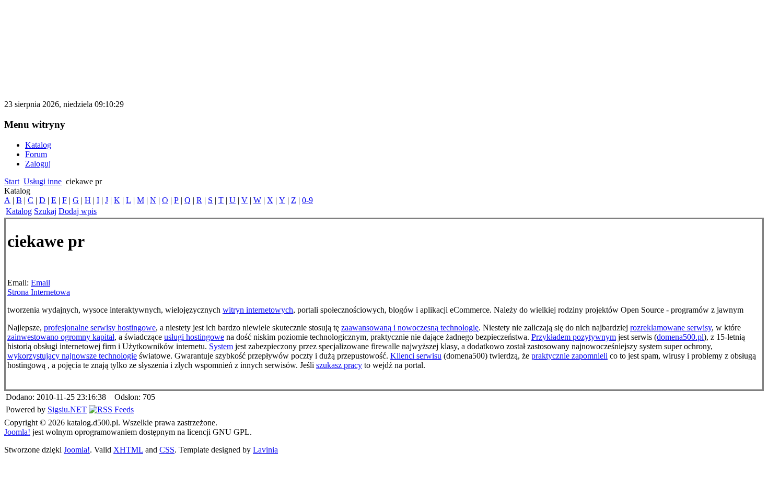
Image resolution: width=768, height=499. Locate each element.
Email (40, 282)
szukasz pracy (339, 365)
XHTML (128, 449)
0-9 (307, 200)
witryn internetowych (258, 309)
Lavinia (265, 449)
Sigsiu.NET (67, 409)
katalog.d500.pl (59, 23)
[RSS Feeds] (111, 409)
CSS (166, 449)
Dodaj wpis (78, 211)
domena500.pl (680, 336)
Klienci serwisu (415, 355)
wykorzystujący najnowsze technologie (72, 355)
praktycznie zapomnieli (569, 355)
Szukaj (45, 211)
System (221, 346)
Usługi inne (43, 181)
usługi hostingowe (194, 336)
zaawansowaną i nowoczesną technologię (410, 327)
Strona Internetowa (38, 292)
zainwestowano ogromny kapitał (60, 336)
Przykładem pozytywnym (573, 336)
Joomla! (17, 431)
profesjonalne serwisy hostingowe (100, 327)
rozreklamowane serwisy (671, 327)
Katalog (19, 211)
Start (11, 181)
